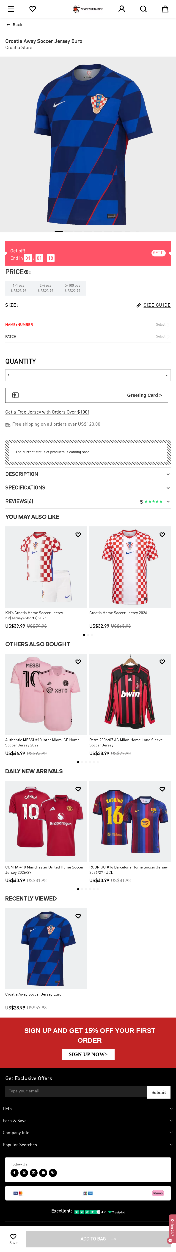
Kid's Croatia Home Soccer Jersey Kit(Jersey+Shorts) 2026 (34, 615)
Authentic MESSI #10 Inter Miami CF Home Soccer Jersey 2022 (42, 742)
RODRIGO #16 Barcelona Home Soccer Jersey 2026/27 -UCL (128, 870)
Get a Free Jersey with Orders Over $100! (47, 412)
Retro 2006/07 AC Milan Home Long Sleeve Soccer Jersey (126, 742)
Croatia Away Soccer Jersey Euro (33, 994)
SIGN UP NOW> (88, 1054)
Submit (158, 1092)
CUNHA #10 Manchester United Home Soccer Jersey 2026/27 (44, 870)
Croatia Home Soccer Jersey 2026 (118, 613)
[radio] (146, 501)
